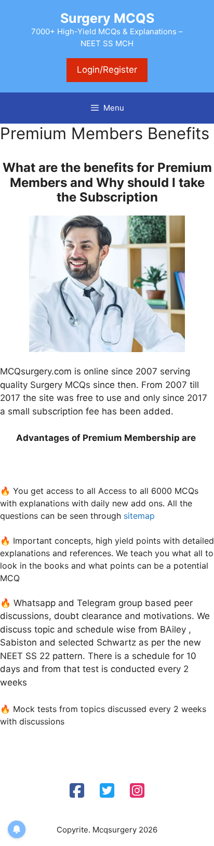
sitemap (139, 516)
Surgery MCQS (107, 18)
